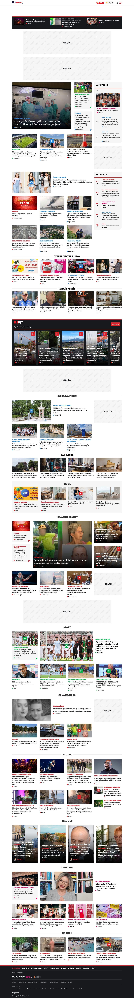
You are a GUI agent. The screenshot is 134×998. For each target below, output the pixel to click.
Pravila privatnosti (32, 982)
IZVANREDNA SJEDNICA (74, 586)
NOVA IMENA (16, 680)
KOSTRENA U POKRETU (47, 440)
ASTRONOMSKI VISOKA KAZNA (49, 739)
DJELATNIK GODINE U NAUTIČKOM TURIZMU (94, 348)
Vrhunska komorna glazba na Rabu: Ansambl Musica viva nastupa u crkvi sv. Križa (107, 475)
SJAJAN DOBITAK (101, 920)
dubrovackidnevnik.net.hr (62, 989)
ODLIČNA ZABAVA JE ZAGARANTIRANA (52, 920)
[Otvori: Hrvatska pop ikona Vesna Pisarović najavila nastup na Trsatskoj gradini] (52, 766)
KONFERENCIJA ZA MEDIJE (22, 119)
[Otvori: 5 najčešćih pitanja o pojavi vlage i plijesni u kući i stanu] (80, 493)
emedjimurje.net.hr (16, 989)
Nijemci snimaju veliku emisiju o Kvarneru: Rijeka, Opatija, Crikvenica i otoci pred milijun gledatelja (51, 155)
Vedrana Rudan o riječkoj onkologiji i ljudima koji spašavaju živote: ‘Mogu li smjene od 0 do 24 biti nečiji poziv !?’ (109, 852)
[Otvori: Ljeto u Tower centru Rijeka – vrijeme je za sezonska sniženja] (25, 266)
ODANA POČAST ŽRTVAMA (62, 405)
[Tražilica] (117, 3)
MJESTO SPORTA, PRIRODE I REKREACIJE (21, 441)
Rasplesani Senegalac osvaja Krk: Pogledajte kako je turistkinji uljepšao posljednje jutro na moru (111, 136)
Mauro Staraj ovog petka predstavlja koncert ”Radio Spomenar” (112, 804)
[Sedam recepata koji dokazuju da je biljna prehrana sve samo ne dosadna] (109, 298)
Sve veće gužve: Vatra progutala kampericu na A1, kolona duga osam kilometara (23, 245)
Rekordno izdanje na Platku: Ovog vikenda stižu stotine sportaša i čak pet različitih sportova (24, 446)
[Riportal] (17, 2)
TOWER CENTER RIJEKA (103, 275)
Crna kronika (67, 695)
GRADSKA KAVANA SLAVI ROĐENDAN (106, 109)
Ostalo (70, 157)
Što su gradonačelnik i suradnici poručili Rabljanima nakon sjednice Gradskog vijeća (81, 475)
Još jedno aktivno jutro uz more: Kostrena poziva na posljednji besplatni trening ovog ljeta (51, 444)
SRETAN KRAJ (38, 557)
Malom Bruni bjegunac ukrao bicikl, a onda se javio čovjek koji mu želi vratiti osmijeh (60, 561)
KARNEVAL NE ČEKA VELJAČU (21, 774)
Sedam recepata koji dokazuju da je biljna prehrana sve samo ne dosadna (109, 309)
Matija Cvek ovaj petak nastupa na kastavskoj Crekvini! (51, 809)
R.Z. (44, 860)
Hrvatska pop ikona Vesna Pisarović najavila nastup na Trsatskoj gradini (50, 778)
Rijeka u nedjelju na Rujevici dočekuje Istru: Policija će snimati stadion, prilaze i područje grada (24, 154)
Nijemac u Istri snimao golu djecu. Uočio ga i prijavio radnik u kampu (24, 742)
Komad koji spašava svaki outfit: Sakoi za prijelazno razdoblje (107, 278)
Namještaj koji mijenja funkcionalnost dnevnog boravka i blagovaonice (108, 504)
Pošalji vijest (63, 982)
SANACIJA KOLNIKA (46, 349)
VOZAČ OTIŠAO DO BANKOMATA (106, 953)
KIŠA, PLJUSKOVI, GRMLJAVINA (110, 190)
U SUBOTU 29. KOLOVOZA (108, 180)
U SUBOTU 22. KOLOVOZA (75, 774)
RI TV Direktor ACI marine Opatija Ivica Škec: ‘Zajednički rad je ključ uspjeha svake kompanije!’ (96, 355)
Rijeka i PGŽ (79, 129)
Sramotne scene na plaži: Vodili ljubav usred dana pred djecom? (79, 957)
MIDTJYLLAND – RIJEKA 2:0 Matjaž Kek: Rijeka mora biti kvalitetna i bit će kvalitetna (82, 100)
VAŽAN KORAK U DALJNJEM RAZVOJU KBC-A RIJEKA (79, 441)
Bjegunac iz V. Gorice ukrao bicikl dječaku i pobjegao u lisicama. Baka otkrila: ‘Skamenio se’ (79, 743)
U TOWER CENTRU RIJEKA (76, 275)
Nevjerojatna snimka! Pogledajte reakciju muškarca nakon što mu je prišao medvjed (24, 957)
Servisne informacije (43, 982)
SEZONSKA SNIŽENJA (20, 502)
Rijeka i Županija (67, 395)
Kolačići (14, 982)
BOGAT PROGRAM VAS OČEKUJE (24, 887)
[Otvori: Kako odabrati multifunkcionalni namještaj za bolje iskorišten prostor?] (53, 493)
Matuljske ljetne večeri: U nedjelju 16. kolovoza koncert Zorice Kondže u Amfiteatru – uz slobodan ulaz (24, 811)
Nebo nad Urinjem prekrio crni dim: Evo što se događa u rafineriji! (51, 215)
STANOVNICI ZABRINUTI (47, 211)
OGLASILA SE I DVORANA (20, 586)
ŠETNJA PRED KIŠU (106, 118)
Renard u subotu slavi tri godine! (109, 20)
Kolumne (67, 821)
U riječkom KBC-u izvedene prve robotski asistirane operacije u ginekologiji (78, 446)
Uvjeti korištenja (54, 982)
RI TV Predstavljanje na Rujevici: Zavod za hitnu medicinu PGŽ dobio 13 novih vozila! (73, 356)
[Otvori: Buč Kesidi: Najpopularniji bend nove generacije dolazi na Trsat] (19, 21)
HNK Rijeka (79, 106)
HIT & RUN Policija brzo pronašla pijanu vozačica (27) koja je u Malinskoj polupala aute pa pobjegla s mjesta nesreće (52, 744)
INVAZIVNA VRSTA (102, 553)
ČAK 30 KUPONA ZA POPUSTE (49, 275)
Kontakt (70, 982)
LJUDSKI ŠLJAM (72, 739)
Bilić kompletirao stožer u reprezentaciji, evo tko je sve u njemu (23, 684)
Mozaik (67, 754)
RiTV (17, 362)
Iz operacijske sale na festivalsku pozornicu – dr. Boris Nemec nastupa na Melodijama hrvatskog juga (79, 811)
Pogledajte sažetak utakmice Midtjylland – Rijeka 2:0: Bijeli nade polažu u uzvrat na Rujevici (25, 652)
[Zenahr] (29, 976)
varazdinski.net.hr (27, 989)
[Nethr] (37, 976)
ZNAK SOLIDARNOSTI (46, 241)
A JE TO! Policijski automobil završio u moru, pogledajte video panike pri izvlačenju (108, 957)
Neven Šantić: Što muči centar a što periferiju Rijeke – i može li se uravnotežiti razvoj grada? (53, 852)
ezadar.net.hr (51, 989)
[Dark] (112, 2)
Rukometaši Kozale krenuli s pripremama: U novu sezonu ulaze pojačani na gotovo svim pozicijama (80, 685)
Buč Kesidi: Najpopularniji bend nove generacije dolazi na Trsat (36, 20)
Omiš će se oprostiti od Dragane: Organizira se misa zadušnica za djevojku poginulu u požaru (72, 709)
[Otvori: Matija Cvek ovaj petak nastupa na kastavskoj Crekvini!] (52, 797)
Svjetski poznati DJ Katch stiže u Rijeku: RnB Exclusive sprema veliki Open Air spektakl (52, 924)
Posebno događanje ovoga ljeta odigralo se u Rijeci (79, 923)
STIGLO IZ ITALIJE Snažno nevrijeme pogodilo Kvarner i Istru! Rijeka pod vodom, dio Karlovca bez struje (71, 21)
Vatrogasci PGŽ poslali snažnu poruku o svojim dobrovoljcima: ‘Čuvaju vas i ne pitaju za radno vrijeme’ (78, 246)
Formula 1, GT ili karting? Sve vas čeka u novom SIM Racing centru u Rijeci (80, 279)
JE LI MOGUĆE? (16, 953)
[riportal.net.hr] (15, 993)
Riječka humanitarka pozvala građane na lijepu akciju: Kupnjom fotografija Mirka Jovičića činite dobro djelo (79, 216)
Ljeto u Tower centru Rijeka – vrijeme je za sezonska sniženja (23, 278)
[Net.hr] (15, 976)
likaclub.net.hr (80, 989)
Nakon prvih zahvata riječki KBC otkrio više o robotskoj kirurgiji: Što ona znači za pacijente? (37, 123)
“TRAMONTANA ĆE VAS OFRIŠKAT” (23, 806)
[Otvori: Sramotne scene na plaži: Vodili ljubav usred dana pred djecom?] (81, 944)
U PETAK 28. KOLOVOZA (47, 774)
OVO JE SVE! (105, 132)
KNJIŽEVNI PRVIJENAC (102, 882)
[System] (109, 2)
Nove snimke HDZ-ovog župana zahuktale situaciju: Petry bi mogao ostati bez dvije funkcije (107, 535)
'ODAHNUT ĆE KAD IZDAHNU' (108, 846)
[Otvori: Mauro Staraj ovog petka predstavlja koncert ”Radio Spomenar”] (98, 803)
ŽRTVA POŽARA (58, 706)
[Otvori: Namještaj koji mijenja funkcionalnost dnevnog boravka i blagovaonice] (108, 493)
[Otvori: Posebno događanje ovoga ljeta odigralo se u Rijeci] (81, 911)
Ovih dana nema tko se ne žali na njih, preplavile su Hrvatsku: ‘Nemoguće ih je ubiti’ (108, 559)
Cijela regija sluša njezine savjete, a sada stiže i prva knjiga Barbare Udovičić (105, 886)
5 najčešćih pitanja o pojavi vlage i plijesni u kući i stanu (80, 503)
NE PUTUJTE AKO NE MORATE (21, 241)
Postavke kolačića (22, 982)
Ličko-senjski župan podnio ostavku (22, 215)
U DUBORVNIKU (45, 953)
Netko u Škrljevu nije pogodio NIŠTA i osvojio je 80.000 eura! (107, 923)
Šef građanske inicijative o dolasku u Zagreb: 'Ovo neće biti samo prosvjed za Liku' (52, 309)
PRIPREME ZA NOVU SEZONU (77, 680)
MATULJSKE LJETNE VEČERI (112, 800)
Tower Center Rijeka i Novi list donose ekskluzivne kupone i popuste (51, 279)
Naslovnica (16, 968)
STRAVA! (15, 739)
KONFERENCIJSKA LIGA (82, 94)
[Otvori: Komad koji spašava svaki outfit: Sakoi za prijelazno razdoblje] (109, 266)
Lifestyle (102, 22)
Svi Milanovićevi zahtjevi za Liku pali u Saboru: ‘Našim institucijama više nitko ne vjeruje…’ (78, 591)
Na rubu (67, 933)
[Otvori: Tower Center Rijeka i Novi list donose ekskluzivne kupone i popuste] (53, 266)
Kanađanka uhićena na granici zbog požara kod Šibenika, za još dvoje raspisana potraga (51, 590)
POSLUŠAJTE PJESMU (73, 806)
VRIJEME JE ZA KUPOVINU (20, 275)
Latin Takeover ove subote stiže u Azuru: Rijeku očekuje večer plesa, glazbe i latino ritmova (24, 892)
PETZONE (78, 113)
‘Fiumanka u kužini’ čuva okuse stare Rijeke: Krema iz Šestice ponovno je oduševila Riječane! (23, 924)
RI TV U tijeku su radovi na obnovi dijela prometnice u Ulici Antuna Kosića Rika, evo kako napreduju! (49, 355)
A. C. (100, 860)
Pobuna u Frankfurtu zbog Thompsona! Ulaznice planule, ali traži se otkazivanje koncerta (24, 590)
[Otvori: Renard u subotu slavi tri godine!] (92, 21)
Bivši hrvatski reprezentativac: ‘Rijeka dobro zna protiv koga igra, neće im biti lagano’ (52, 684)
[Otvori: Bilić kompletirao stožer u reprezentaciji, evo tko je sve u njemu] (25, 671)
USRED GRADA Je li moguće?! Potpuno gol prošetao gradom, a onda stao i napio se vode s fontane (52, 957)
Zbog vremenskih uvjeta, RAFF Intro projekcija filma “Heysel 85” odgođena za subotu (52, 475)
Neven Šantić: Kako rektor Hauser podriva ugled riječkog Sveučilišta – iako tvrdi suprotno (80, 851)
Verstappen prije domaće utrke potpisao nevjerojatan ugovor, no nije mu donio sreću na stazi (24, 309)
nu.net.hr (72, 989)
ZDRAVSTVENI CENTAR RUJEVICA (71, 350)
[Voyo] (22, 976)
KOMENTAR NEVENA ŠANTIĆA (24, 842)
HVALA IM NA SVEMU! (73, 241)
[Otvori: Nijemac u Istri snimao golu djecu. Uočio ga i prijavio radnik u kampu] (24, 730)
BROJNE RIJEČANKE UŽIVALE (77, 920)
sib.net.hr (35, 989)
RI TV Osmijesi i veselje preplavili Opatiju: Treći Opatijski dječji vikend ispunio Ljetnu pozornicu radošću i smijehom (25, 354)
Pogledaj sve (115, 324)
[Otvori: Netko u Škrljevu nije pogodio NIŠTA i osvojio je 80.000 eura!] (109, 911)
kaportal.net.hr (43, 989)
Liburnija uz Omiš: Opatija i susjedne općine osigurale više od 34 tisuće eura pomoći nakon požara (51, 246)
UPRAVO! (15, 211)
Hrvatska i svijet (68, 26)
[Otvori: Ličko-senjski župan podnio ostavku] (24, 203)
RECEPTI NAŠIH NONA (19, 920)
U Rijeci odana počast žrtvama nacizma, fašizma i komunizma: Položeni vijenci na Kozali (70, 410)
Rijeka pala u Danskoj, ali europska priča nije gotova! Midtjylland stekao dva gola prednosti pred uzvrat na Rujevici (106, 646)
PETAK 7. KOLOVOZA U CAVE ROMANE (106, 776)
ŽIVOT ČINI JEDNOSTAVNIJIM (50, 502)
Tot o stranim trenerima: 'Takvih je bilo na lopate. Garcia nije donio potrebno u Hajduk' (80, 309)
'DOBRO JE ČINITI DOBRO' (75, 211)
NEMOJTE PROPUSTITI (46, 806)
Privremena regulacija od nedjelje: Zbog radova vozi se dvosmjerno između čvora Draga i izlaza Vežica (79, 152)
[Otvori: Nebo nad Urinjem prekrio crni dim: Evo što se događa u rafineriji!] (52, 203)
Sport (67, 627)
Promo (15, 282)
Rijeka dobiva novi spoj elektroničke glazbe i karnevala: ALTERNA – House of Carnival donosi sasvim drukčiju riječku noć (23, 780)
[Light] (106, 2)
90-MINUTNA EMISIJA (46, 150)
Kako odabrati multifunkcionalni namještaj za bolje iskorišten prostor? (53, 506)
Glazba (29, 23)
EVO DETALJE (16, 150)
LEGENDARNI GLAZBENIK (112, 787)
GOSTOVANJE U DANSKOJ (48, 680)
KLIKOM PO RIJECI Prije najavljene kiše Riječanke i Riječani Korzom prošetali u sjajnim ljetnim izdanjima (110, 121)
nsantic (20, 859)
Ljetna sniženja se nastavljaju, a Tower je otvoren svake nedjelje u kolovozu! (26, 506)
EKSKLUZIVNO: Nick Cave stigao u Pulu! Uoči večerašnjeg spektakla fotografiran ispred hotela (113, 792)
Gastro (15, 928)
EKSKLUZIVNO (44, 586)
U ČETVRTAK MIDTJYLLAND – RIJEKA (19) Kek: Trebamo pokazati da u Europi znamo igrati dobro (108, 685)
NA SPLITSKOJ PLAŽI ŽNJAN (76, 953)
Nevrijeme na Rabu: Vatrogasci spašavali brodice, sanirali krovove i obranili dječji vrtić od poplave (24, 475)
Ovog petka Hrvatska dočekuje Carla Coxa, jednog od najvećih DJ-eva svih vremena (107, 780)
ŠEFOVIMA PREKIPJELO (104, 529)
